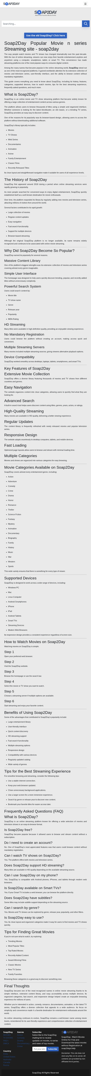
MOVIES (7, 1035)
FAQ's (5, 1040)
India (5, 1054)
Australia (7, 1059)
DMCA (6, 1043)
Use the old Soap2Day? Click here (45, 35)
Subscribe (52, 1049)
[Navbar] (85, 4)
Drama (20, 1040)
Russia (6, 1065)
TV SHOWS (8, 1037)
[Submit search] (86, 24)
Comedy (21, 1037)
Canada (6, 1062)
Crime (20, 1046)
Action (20, 1035)
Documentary (23, 1043)
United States (9, 1056)
